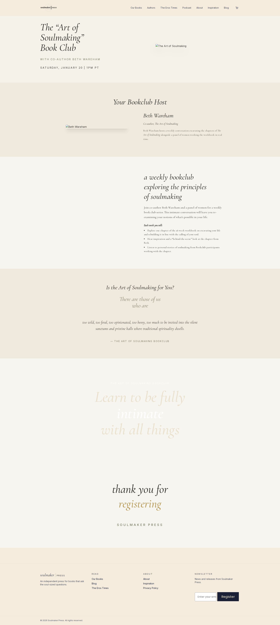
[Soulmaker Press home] (48, 7)
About (199, 7)
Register (228, 596)
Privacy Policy (150, 588)
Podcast (186, 7)
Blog (226, 7)
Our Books (136, 7)
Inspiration (213, 7)
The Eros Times (168, 7)
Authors (151, 7)
